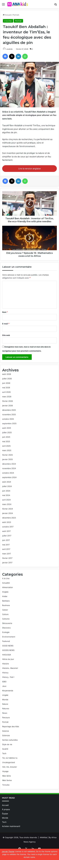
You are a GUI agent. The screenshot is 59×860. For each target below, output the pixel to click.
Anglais (5, 592)
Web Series (7, 780)
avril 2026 (6, 392)
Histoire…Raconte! (10, 668)
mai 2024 (6, 495)
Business (6, 605)
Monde (5, 699)
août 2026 (6, 374)
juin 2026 (6, 383)
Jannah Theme (8, 851)
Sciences (6, 735)
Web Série (6, 776)
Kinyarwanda (7, 690)
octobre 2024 (8, 473)
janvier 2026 (7, 405)
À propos (6, 809)
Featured (6, 641)
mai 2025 (6, 441)
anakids (9, 49)
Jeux (4, 686)
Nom (5, 312)
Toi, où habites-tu (9, 758)
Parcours (6, 717)
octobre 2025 (8, 419)
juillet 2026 (7, 379)
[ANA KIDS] (18, 4)
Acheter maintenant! (11, 826)
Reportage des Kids (10, 726)
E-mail (5, 324)
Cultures (5, 619)
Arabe (4, 596)
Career (5, 610)
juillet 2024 (7, 486)
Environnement (8, 637)
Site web (6, 335)
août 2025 (6, 428)
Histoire (5, 664)
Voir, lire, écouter (9, 767)
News (4, 713)
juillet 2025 (7, 432)
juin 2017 (6, 540)
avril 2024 (6, 500)
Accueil (8, 15)
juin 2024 (6, 491)
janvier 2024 (7, 513)
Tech (4, 753)
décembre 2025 (9, 410)
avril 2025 (6, 446)
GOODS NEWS (8, 650)
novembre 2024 (9, 468)
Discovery (6, 628)
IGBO (4, 681)
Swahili (5, 749)
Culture (5, 614)
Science (5, 731)
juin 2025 (6, 437)
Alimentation (7, 587)
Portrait (16, 15)
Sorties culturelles (10, 740)
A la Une (8, 21)
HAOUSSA (6, 655)
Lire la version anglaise (29, 168)
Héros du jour (8, 659)
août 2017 (6, 531)
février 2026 (7, 401)
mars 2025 (6, 450)
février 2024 (7, 509)
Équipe (5, 814)
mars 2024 (6, 504)
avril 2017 (6, 549)
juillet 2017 (6, 536)
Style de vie (7, 744)
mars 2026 (6, 396)
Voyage (5, 771)
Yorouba (5, 785)
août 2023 (6, 522)
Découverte (7, 623)
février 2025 (7, 455)
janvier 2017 (7, 563)
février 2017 (7, 558)
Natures (5, 708)
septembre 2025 (9, 423)
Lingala (5, 695)
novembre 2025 (9, 414)
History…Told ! (8, 677)
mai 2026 (6, 387)
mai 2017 (6, 545)
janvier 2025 (7, 459)
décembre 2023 (9, 518)
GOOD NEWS (7, 646)
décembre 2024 (9, 464)
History (5, 673)
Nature (5, 704)
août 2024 (6, 482)
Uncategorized (8, 762)
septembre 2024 (9, 477)
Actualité (6, 583)
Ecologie (5, 632)
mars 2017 (6, 554)
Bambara (5, 601)
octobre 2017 (7, 527)
